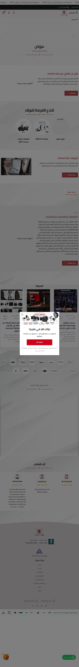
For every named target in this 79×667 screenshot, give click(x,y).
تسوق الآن (39, 342)
